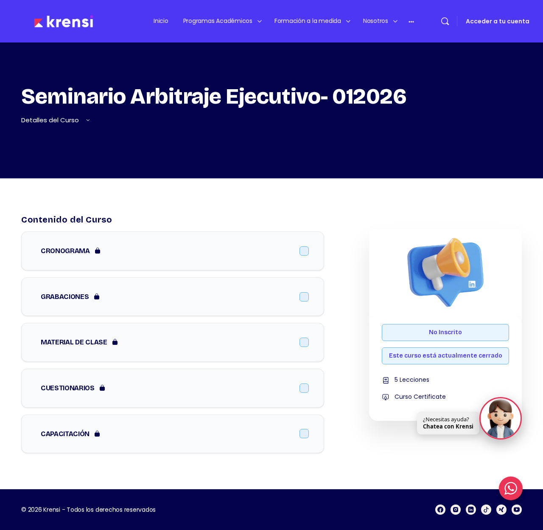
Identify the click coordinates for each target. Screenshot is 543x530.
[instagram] (456, 510)
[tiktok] (486, 510)
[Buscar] (445, 21)
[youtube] (517, 510)
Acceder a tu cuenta (497, 21)
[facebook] (440, 510)
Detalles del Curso (51, 120)
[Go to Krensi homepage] (63, 21)
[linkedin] (471, 510)
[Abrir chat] (500, 417)
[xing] (501, 510)
